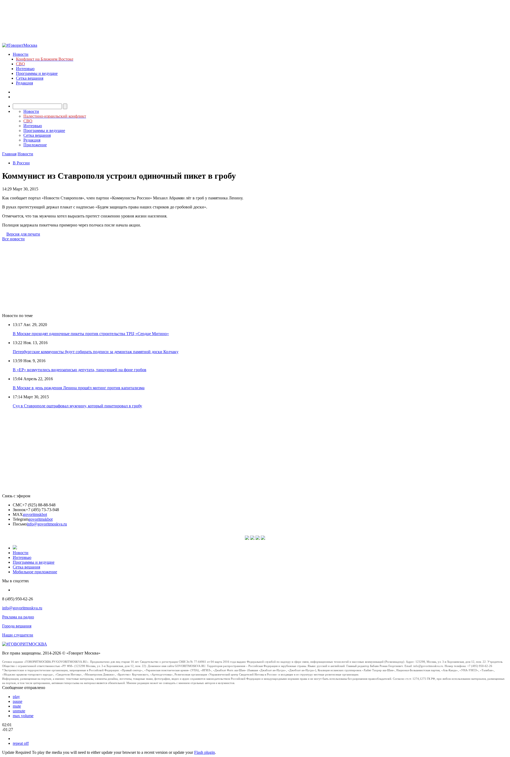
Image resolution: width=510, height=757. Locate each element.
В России (21, 163)
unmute (19, 711)
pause (17, 701)
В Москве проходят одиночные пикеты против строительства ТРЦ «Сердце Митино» (91, 333)
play (16, 696)
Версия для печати (23, 234)
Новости (20, 54)
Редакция (24, 83)
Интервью (25, 68)
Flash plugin (204, 752)
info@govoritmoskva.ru (47, 524)
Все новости (13, 239)
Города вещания (16, 626)
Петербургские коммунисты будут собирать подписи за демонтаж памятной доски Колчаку (95, 351)
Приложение (35, 145)
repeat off (21, 743)
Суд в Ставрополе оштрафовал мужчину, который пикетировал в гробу (77, 406)
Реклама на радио (18, 617)
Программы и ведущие (37, 73)
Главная (9, 154)
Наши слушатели (17, 635)
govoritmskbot (35, 514)
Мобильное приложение (35, 572)
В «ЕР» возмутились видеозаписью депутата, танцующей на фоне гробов (79, 369)
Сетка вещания (29, 78)
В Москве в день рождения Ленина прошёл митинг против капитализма (78, 388)
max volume (23, 715)
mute (17, 706)
